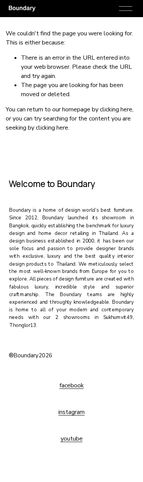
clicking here (116, 109)
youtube (72, 438)
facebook (71, 385)
